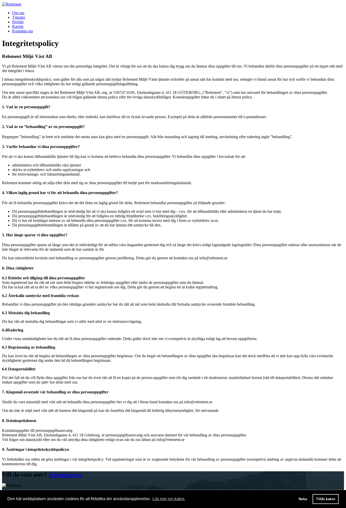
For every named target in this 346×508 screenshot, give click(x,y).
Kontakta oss (22, 31)
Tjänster (18, 17)
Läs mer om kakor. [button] (168, 499)
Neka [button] (303, 499)
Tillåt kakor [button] (325, 499)
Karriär (18, 26)
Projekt (18, 22)
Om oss (18, 13)
